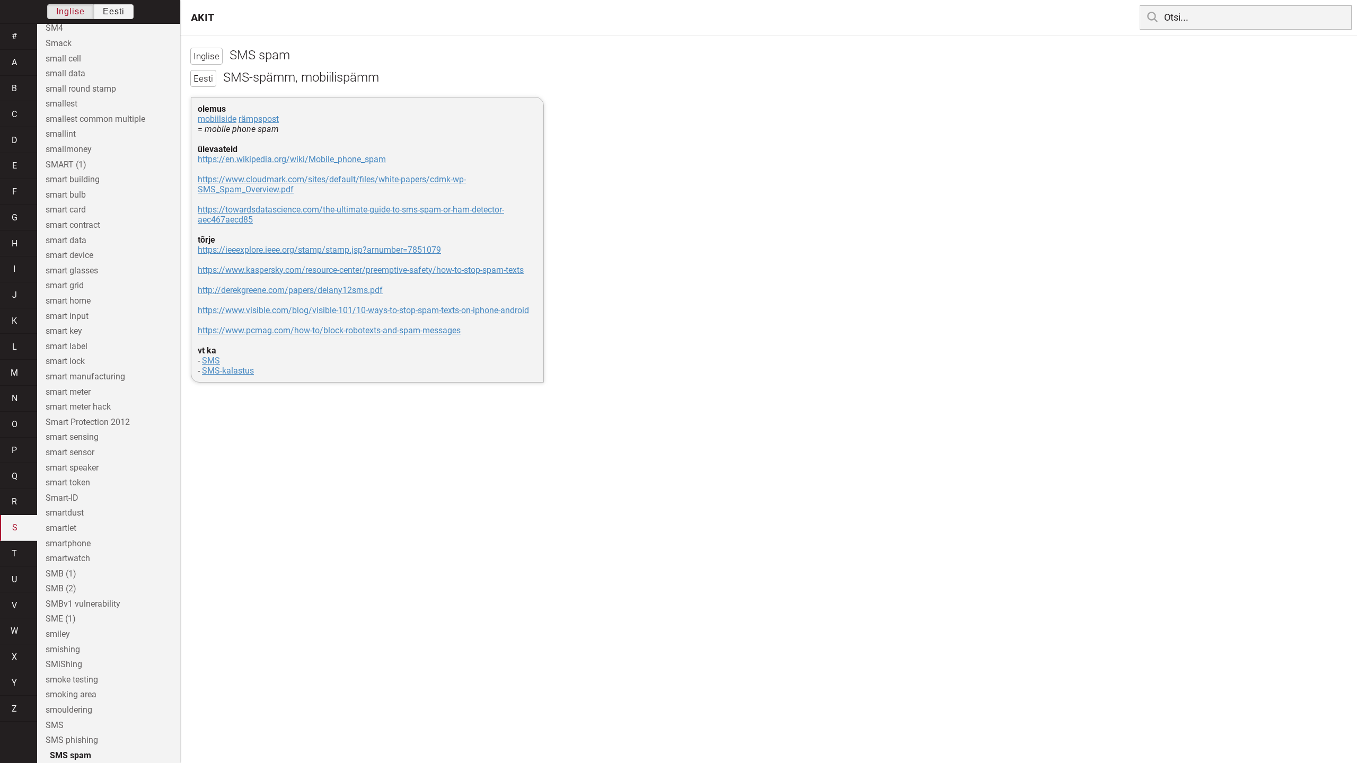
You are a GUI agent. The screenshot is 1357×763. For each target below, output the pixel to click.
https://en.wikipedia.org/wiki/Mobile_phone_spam (292, 159)
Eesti (114, 11)
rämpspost (259, 119)
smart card (66, 210)
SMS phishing (72, 740)
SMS (211, 361)
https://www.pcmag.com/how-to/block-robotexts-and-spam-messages (329, 330)
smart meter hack (78, 407)
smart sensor (70, 452)
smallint (61, 134)
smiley (58, 634)
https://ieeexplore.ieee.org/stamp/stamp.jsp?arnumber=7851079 (319, 250)
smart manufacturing (85, 376)
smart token (68, 482)
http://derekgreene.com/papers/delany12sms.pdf (290, 290)
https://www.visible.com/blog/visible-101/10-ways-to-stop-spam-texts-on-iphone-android (363, 310)
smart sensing (72, 437)
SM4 (54, 28)
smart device (69, 255)
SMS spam (70, 755)
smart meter (68, 392)
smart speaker (72, 468)
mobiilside (217, 119)
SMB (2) (61, 588)
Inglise (70, 11)
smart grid (65, 285)
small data (65, 73)
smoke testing (72, 680)
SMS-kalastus (228, 371)
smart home (68, 301)
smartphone (68, 543)
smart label (66, 346)
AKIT (202, 17)
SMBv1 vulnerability (83, 604)
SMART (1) (66, 164)
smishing (63, 649)
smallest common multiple (95, 119)
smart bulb (66, 195)
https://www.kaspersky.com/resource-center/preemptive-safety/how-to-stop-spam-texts (361, 270)
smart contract (73, 225)
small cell (63, 59)
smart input (67, 316)
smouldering (69, 710)
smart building (73, 179)
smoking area (71, 694)
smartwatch (68, 558)
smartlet (61, 528)
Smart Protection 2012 (88, 422)
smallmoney (69, 149)
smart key (64, 331)
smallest (61, 104)
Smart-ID (62, 498)
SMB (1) (61, 574)
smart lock (65, 361)
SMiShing (64, 664)
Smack (59, 43)
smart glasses (72, 270)
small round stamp (81, 89)
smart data (66, 240)
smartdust (65, 513)
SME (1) (61, 619)
